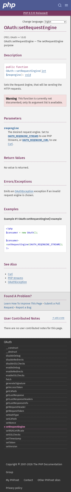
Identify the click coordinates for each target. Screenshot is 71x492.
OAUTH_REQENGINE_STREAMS (23, 136)
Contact (28, 480)
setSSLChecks (13, 434)
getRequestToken (15, 411)
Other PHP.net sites (49, 480)
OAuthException (24, 191)
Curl (10, 143)
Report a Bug (23, 307)
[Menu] (66, 5)
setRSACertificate (15, 430)
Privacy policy (14, 488)
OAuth (8, 342)
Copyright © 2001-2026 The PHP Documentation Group (34, 468)
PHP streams (15, 278)
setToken (10, 442)
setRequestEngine (15, 426)
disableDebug (13, 355)
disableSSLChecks (15, 363)
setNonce (11, 422)
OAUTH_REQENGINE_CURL (35, 140)
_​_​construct (12, 348)
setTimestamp (13, 438)
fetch (8, 379)
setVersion (11, 446)
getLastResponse (15, 395)
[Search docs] (59, 5)
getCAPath (11, 391)
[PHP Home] (9, 5)
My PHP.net (12, 480)
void (28, 74)
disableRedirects (15, 359)
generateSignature (15, 383)
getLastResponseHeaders (19, 399)
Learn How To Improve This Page (23, 303)
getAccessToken (14, 387)
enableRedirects (14, 371)
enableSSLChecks (15, 375)
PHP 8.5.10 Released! (35, 13)
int (44, 70)
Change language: (32, 21)
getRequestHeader (15, 407)
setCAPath (11, 419)
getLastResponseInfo (17, 403)
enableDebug (13, 367)
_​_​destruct (11, 351)
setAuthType (12, 415)
